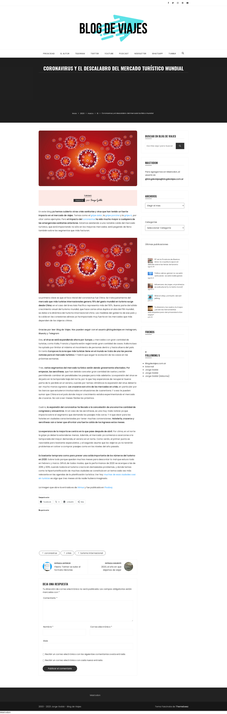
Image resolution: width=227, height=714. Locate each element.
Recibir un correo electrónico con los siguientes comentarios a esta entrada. (85, 654)
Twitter (95, 53)
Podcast (124, 53)
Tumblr (172, 53)
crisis (68, 553)
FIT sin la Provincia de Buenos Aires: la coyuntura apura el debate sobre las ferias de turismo (164, 262)
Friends (149, 332)
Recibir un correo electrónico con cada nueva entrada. (74, 660)
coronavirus (89, 219)
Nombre (48, 626)
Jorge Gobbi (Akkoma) (157, 376)
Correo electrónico (101, 626)
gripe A (128, 215)
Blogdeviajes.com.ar (155, 363)
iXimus (81, 487)
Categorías (151, 222)
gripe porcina (112, 215)
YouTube (109, 53)
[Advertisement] (113, 92)
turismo (88, 195)
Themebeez (182, 706)
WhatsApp (157, 53)
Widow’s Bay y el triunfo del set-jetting (168, 297)
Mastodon (95, 695)
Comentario (50, 597)
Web (45, 640)
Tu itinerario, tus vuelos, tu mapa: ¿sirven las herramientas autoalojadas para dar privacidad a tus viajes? (165, 311)
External (149, 366)
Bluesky (43, 333)
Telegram (80, 53)
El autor (64, 53)
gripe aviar (96, 215)
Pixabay (108, 487)
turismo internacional (91, 553)
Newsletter (140, 53)
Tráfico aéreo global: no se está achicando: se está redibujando (168, 274)
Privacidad (49, 53)
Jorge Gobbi (96, 200)
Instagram (130, 329)
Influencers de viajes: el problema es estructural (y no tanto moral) (169, 285)
